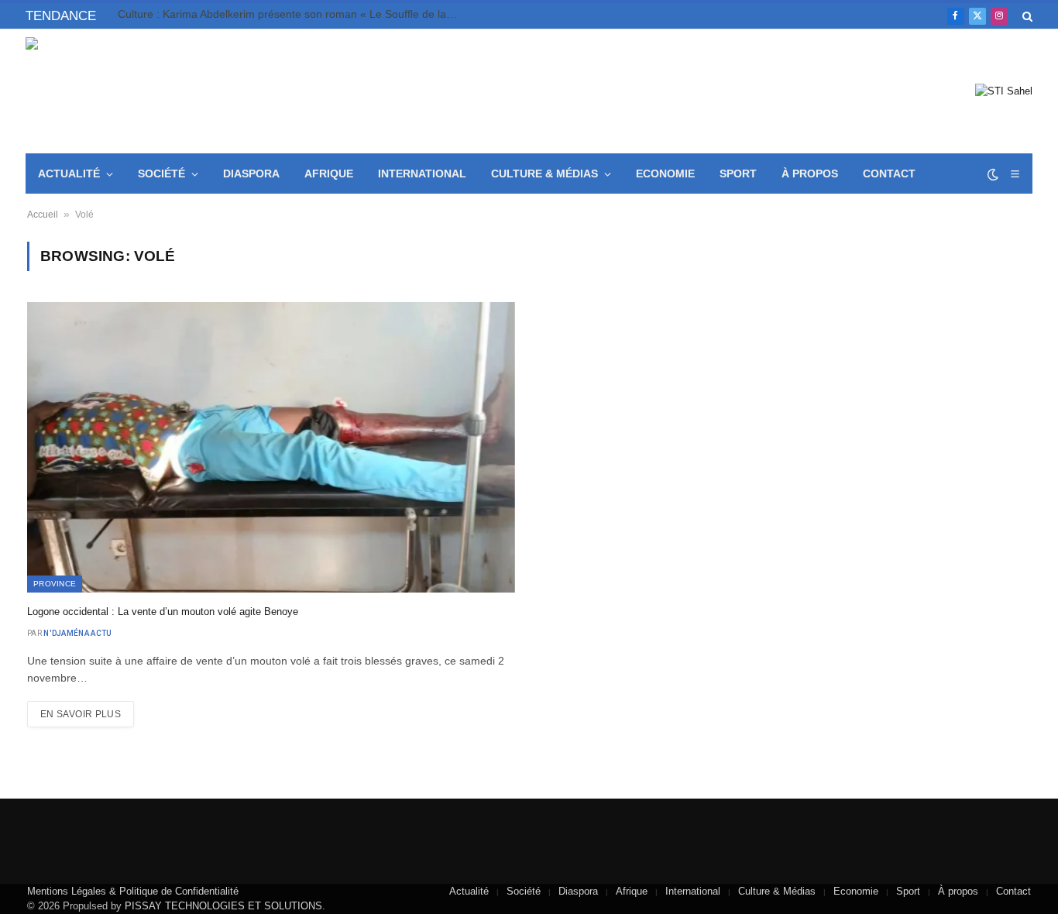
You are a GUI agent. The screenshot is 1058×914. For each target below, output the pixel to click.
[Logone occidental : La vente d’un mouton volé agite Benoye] (271, 447)
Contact (889, 173)
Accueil (42, 214)
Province (54, 583)
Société (161, 173)
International (422, 173)
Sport (738, 173)
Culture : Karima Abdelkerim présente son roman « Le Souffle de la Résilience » (292, 14)
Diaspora (251, 173)
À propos (809, 173)
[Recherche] (1025, 16)
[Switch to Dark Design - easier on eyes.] (993, 174)
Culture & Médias (544, 173)
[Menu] (1014, 174)
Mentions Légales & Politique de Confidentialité (133, 891)
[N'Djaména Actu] (138, 91)
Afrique (328, 173)
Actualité (69, 173)
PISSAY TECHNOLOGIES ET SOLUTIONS (223, 906)
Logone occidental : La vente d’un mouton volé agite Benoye (162, 611)
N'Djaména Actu (77, 633)
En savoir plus (80, 714)
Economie (665, 173)
